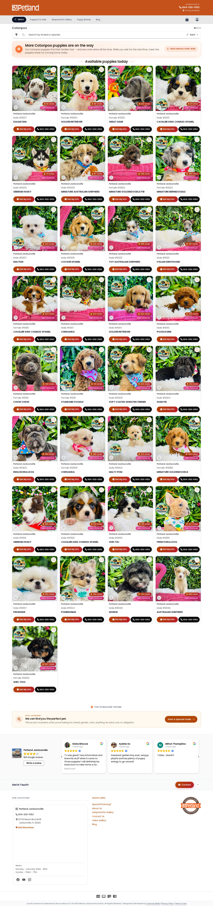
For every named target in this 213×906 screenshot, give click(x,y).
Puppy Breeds (84, 19)
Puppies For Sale (38, 19)
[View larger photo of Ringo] (101, 489)
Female (69, 117)
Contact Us (98, 816)
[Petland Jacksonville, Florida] (25, 8)
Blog (98, 19)
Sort (192, 34)
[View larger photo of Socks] (53, 209)
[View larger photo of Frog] (53, 419)
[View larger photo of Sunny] (197, 139)
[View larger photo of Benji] (149, 349)
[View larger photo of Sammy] (149, 209)
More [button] (198, 28)
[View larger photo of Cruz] (197, 489)
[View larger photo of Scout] (197, 279)
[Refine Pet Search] (16, 34)
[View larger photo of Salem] (53, 349)
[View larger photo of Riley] (53, 489)
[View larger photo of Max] (101, 559)
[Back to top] (198, 785)
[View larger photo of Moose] (197, 559)
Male (20, 117)
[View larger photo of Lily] (149, 69)
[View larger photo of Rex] (149, 489)
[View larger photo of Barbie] (101, 419)
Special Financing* (101, 804)
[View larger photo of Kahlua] (53, 559)
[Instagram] (29, 879)
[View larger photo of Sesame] (101, 279)
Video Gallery (99, 820)
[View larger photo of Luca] (101, 139)
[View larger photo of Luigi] (53, 69)
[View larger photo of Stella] (149, 139)
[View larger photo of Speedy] (197, 209)
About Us (97, 808)
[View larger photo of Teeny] (53, 630)
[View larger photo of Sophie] (53, 279)
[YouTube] (23, 879)
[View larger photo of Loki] (53, 139)
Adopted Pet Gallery (62, 19)
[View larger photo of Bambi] (101, 349)
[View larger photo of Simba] (149, 279)
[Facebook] (18, 879)
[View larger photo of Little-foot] (197, 69)
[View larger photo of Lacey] (101, 69)
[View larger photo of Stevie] (101, 209)
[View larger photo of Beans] (149, 419)
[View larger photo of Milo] (149, 559)
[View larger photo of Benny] (197, 349)
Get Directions (26, 827)
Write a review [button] (33, 763)
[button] (198, 756)
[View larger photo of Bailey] (197, 419)
